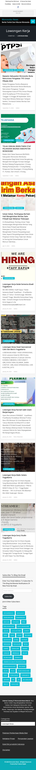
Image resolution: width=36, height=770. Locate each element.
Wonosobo (19, 70)
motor (25, 653)
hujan (12, 635)
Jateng (16, 639)
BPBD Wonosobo (9, 626)
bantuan (6, 622)
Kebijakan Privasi (8, 739)
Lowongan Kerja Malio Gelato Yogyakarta (14, 476)
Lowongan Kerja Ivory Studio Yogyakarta (14, 536)
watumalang (27, 679)
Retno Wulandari (18, 437)
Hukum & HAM (16, 4)
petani (6, 671)
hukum (19, 635)
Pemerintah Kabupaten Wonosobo (14, 662)
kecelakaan (16, 644)
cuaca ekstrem (16, 631)
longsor (6, 653)
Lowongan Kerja (9, 70)
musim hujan (8, 657)
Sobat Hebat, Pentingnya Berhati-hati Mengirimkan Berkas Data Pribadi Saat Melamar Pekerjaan (16, 216)
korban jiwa (15, 648)
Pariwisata (18, 657)
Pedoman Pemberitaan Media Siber (15, 733)
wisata (6, 684)
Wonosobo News (10, 19)
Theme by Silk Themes (18, 767)
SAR (13, 679)
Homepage (11, 36)
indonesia (28, 635)
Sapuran (6, 679)
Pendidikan (8, 4)
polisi (13, 671)
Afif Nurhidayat (9, 613)
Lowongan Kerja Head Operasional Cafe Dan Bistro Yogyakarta (16, 348)
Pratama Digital (21, 764)
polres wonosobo (23, 671)
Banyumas (16, 622)
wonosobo (15, 684)
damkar (26, 631)
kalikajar (24, 639)
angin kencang (8, 617)
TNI (19, 679)
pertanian (22, 666)
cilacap (6, 631)
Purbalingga (14, 675)
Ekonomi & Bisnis (26, 4)
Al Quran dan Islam (25, 1)
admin (17, 108)
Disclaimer (6, 750)
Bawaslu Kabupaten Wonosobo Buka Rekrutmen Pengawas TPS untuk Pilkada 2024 (17, 78)
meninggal (15, 653)
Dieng (5, 635)
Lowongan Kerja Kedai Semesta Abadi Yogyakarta (17, 285)
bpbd (23, 622)
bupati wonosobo (23, 626)
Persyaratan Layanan (25, 739)
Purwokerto (25, 675)
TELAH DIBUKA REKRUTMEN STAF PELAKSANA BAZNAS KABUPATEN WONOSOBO (16, 148)
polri (5, 675)
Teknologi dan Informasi (12, 1)
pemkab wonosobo (10, 666)
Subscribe (8, 596)
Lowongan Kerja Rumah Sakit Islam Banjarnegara (17, 411)
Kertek (26, 644)
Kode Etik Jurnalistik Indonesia (13, 744)
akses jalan (20, 613)
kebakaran (7, 644)
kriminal (25, 648)
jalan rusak (7, 639)
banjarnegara (20, 617)
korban (6, 648)
